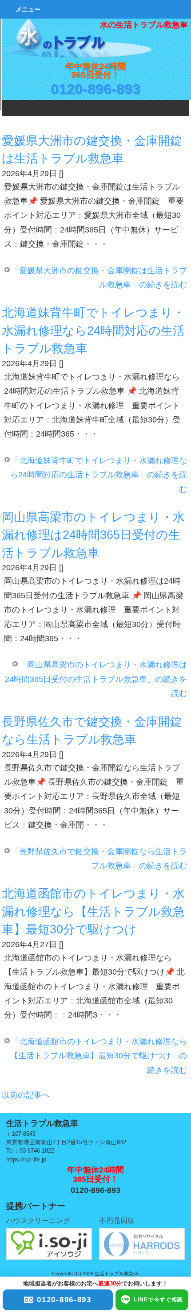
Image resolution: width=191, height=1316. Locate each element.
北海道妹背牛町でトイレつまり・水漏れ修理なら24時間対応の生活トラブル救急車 (93, 330)
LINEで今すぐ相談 (158, 1300)
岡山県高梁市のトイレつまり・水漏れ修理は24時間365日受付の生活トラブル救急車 (93, 535)
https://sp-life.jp (26, 1159)
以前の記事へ (26, 1095)
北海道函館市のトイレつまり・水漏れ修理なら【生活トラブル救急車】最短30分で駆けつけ (93, 911)
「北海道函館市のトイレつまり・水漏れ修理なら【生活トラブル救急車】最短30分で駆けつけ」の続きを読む (98, 1056)
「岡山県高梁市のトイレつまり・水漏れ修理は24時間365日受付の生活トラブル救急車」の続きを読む (96, 679)
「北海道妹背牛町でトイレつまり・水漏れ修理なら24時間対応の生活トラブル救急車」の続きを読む (98, 475)
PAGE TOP (170, 1150)
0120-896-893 (95, 89)
